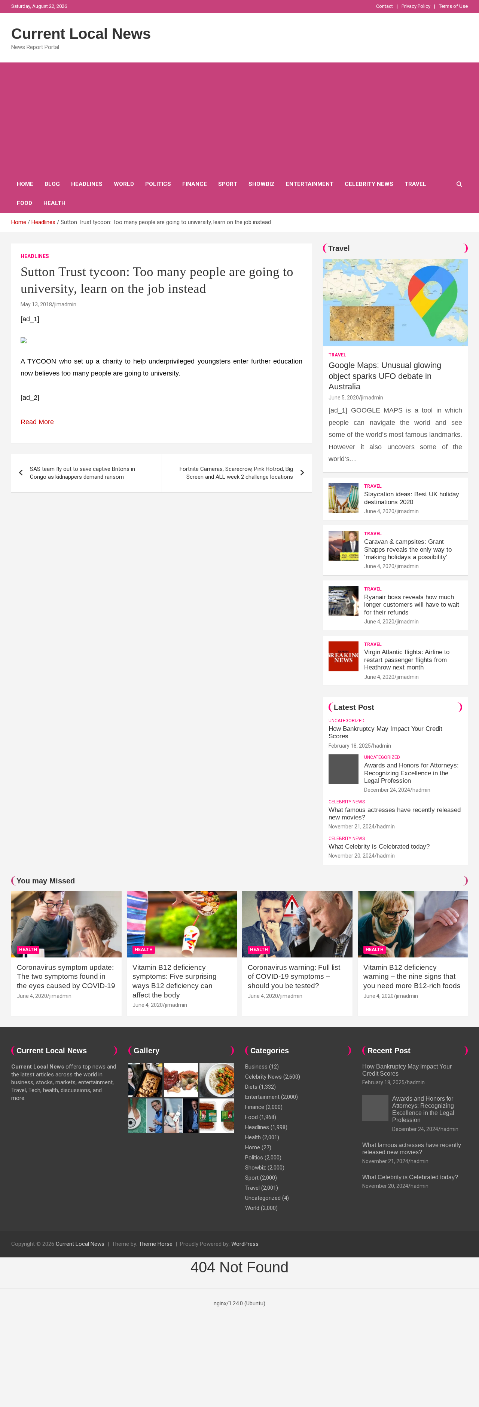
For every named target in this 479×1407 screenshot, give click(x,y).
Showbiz (261, 184)
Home (25, 184)
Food (24, 203)
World (124, 184)
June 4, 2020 (379, 511)
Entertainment (309, 184)
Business (256, 1066)
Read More (37, 422)
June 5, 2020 (344, 398)
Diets (251, 1086)
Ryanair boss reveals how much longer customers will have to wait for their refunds (411, 605)
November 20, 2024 (352, 856)
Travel (415, 184)
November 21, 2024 (352, 827)
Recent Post (389, 1050)
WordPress (245, 1244)
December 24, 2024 (387, 790)
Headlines (87, 184)
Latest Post (354, 707)
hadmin (382, 746)
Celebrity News (369, 184)
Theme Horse (156, 1244)
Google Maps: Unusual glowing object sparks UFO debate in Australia (385, 376)
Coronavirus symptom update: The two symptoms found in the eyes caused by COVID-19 (66, 976)
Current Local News (81, 33)
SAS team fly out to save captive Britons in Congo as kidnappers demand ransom (82, 473)
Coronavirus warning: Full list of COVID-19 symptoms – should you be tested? (294, 976)
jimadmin (65, 304)
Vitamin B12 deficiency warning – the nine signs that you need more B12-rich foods (412, 976)
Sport (227, 184)
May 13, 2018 (36, 304)
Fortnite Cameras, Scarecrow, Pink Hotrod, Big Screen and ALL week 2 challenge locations (236, 473)
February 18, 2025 (350, 746)
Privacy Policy (416, 6)
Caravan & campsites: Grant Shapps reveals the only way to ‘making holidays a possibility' (408, 549)
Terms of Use (453, 6)
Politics (158, 184)
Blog (52, 184)
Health (54, 203)
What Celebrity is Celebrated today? (379, 846)
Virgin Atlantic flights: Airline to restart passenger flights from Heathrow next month (406, 660)
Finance (194, 184)
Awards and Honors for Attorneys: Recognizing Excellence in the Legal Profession (411, 773)
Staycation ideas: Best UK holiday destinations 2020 (411, 498)
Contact (384, 6)
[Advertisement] (239, 118)
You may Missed (45, 881)
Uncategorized (346, 720)
